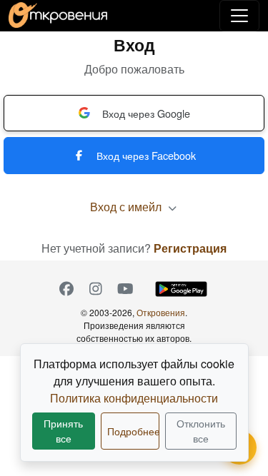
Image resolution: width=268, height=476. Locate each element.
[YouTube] (125, 289)
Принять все (63, 430)
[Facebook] (67, 289)
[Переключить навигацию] (239, 15)
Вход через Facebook (146, 155)
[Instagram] (96, 289)
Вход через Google (146, 113)
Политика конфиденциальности (134, 398)
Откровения (161, 312)
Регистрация (190, 248)
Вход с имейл (127, 206)
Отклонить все (201, 430)
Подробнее (133, 431)
